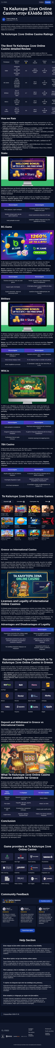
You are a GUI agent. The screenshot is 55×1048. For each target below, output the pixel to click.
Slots (46, 501)
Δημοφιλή (6, 501)
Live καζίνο (20, 501)
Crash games (33, 501)
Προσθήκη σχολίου (45, 901)
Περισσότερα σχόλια (27, 930)
